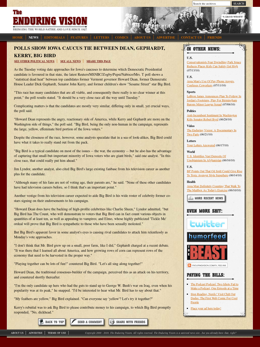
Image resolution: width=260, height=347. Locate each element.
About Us (142, 37)
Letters (101, 37)
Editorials (54, 37)
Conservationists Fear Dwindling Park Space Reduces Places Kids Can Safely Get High (214, 64)
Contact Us (191, 37)
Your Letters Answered (201, 145)
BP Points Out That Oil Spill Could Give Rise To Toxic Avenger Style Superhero (214, 173)
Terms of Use (57, 333)
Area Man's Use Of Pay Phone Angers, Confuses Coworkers (211, 83)
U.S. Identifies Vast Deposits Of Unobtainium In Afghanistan (206, 158)
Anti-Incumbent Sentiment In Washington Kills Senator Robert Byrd (212, 117)
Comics (121, 37)
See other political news (34, 61)
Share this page (99, 61)
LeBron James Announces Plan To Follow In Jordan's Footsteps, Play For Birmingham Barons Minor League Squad (214, 100)
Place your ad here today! (206, 308)
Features (79, 37)
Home (17, 37)
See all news (70, 61)
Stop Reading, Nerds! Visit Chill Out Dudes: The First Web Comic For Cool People (214, 298)
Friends (214, 37)
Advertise (165, 37)
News (33, 37)
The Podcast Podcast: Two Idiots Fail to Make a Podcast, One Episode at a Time (214, 286)
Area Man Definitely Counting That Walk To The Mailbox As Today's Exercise (213, 188)
